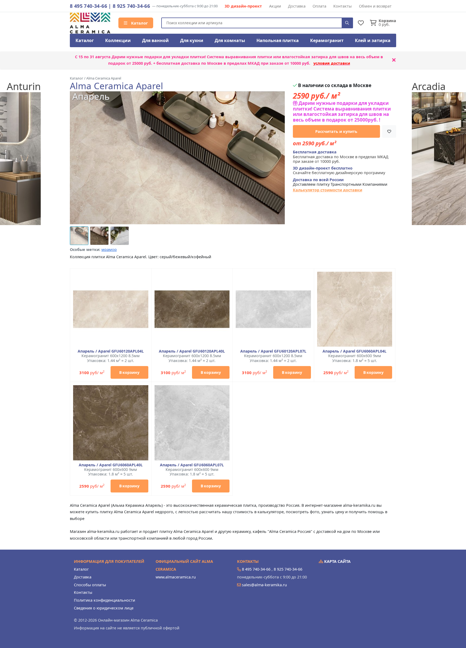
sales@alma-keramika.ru (264, 584)
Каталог (139, 23)
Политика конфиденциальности (104, 600)
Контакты (342, 6)
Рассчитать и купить (336, 131)
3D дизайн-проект (243, 6)
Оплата (319, 6)
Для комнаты (230, 40)
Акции (275, 6)
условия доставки (331, 63)
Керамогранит (327, 40)
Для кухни (191, 40)
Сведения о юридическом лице (103, 608)
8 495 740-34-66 (88, 6)
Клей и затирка (372, 40)
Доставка (297, 6)
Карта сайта (337, 561)
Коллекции (118, 40)
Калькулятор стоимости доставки (327, 190)
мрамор (109, 249)
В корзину (129, 372)
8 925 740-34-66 (131, 6)
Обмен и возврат (375, 6)
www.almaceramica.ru (176, 577)
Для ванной (155, 40)
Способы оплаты (90, 584)
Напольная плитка (277, 40)
